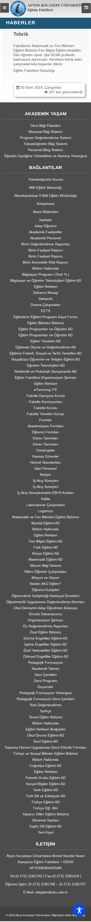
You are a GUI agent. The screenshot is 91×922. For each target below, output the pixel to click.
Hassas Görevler (45, 456)
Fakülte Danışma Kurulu (45, 396)
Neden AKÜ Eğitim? (45, 584)
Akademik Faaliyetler (45, 232)
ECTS (45, 311)
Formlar (45, 420)
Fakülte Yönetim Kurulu (45, 414)
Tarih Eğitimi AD (45, 790)
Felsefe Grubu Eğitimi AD (46, 778)
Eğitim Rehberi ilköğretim (45, 729)
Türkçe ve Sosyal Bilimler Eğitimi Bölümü (45, 753)
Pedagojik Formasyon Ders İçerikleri (46, 699)
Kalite (45, 499)
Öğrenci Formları (45, 432)
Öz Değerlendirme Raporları (45, 626)
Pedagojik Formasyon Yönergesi (45, 693)
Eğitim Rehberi (45, 287)
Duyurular (45, 687)
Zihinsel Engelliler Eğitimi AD (45, 656)
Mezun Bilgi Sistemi (45, 565)
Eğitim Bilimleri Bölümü (45, 323)
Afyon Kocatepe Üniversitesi (32, 915)
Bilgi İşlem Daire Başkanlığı (68, 915)
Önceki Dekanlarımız (45, 614)
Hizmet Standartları (45, 462)
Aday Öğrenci (45, 226)
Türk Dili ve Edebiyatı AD (45, 796)
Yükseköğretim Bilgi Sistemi (45, 144)
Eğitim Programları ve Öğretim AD (45, 329)
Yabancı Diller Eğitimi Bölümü (45, 814)
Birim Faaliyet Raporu (45, 250)
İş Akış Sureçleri (45, 487)
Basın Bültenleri (45, 212)
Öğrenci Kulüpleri (45, 590)
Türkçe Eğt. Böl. (45, 808)
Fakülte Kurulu (45, 408)
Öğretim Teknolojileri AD (46, 365)
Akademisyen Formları (46, 426)
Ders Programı (45, 681)
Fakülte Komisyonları (45, 402)
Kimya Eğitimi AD (45, 553)
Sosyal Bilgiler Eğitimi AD (45, 784)
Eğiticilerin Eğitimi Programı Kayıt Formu (45, 317)
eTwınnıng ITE (45, 390)
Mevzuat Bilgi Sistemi (45, 132)
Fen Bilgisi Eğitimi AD (45, 541)
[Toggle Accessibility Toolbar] (79, 910)
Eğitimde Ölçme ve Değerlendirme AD (45, 347)
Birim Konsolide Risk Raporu (45, 262)
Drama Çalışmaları (46, 305)
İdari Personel (45, 468)
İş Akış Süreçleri (45, 481)
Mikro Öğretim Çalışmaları (45, 572)
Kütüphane (45, 204)
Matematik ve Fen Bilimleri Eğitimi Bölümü (45, 517)
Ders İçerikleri (46, 675)
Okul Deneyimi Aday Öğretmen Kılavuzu (46, 608)
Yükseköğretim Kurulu (45, 179)
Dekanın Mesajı (45, 293)
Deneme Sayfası (45, 820)
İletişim (45, 474)
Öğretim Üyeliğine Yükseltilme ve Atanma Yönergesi (45, 156)
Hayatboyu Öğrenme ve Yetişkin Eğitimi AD (45, 359)
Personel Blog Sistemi (45, 150)
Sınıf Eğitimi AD (45, 741)
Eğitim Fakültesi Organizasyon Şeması (45, 377)
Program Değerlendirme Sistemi (45, 138)
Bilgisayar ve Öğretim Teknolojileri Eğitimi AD (45, 280)
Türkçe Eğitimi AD (45, 802)
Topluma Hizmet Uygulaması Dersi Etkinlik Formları (45, 747)
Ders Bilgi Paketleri (46, 126)
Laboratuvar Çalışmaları (45, 505)
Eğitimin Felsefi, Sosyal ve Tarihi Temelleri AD (45, 353)
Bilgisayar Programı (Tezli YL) (45, 274)
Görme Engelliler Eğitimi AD (45, 638)
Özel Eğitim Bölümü (45, 632)
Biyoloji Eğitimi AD (45, 523)
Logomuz (45, 511)
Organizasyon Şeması (45, 620)
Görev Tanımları (45, 438)
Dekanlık (46, 299)
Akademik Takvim (45, 669)
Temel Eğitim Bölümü (45, 717)
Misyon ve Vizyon (45, 578)
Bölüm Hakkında (45, 268)
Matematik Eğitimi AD (45, 559)
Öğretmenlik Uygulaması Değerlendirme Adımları (45, 602)
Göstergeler (45, 450)
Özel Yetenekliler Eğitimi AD (45, 650)
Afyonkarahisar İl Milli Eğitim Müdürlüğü (45, 196)
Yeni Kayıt (46, 832)
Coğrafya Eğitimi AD (45, 766)
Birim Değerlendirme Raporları (45, 244)
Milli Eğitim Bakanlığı (45, 187)
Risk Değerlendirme (45, 705)
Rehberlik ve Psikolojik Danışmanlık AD (45, 371)
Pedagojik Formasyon (45, 662)
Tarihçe (45, 711)
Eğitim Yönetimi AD (45, 341)
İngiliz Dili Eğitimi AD (46, 826)
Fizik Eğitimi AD (45, 547)
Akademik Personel (45, 238)
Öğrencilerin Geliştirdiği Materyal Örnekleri (45, 596)
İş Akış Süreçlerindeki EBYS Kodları (45, 493)
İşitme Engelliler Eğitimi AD (45, 644)
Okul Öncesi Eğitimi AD (45, 735)
